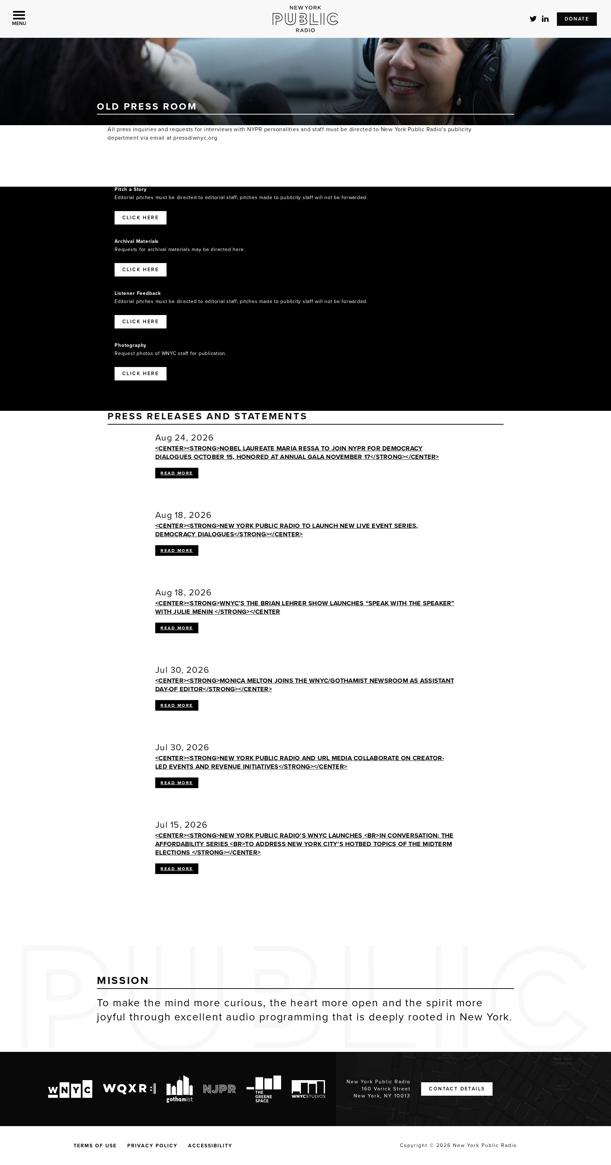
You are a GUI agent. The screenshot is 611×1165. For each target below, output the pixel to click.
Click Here (140, 218)
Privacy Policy (152, 1146)
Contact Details (457, 1089)
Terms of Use (95, 1146)
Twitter (533, 19)
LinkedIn (545, 19)
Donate (577, 19)
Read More (179, 474)
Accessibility (210, 1146)
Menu (19, 24)
